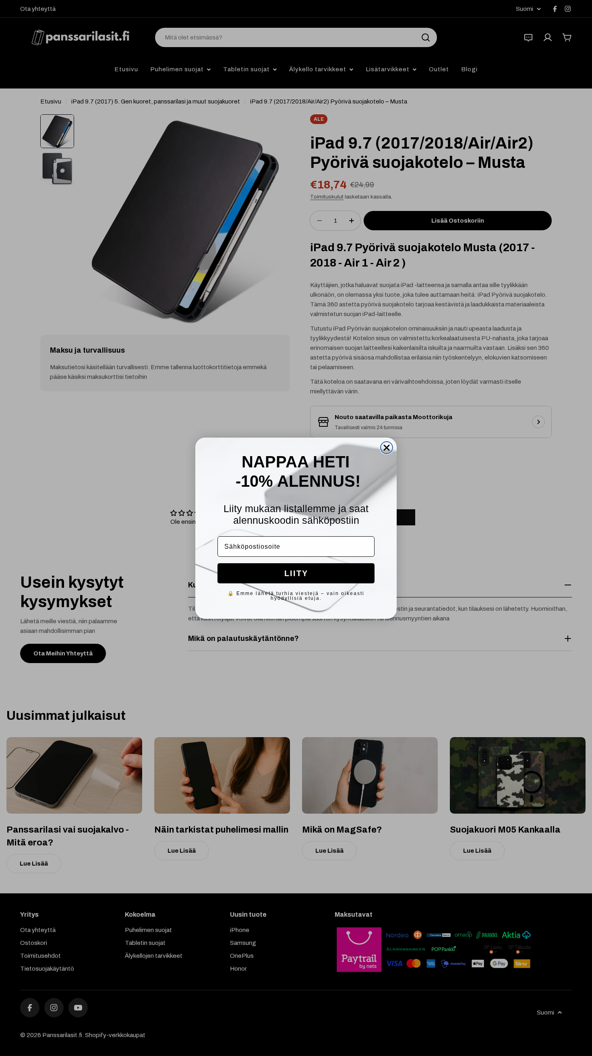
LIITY (296, 573)
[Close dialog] (387, 448)
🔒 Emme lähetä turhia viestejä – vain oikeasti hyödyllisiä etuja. (296, 596)
